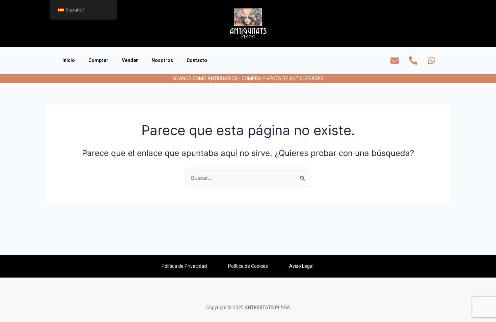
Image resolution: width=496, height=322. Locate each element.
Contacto (197, 60)
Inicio (68, 60)
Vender (130, 60)
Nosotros (162, 60)
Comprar (98, 60)
